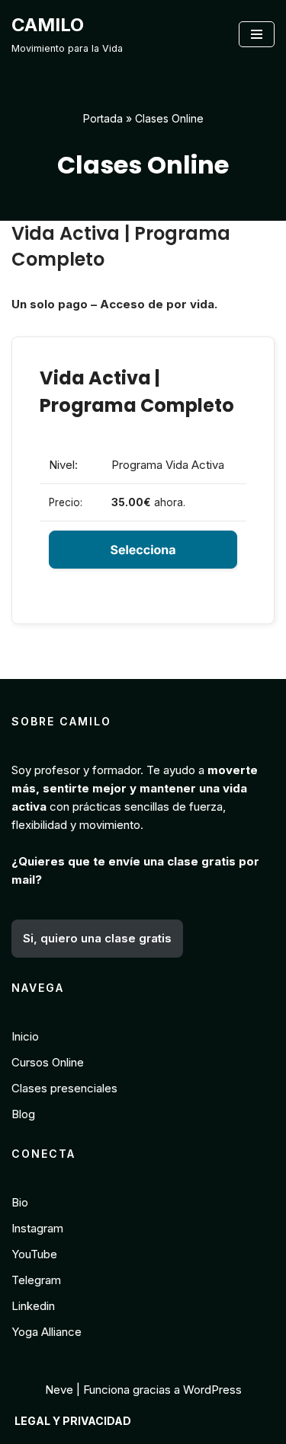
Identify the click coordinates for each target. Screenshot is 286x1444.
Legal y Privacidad (72, 1420)
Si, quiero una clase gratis (97, 938)
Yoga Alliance (46, 1331)
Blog (23, 1114)
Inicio (25, 1036)
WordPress (212, 1389)
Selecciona (142, 549)
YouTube (34, 1254)
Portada (103, 118)
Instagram (37, 1228)
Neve (59, 1389)
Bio (19, 1202)
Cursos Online (47, 1062)
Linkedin (33, 1306)
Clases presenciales (64, 1088)
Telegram (36, 1280)
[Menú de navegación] (257, 34)
